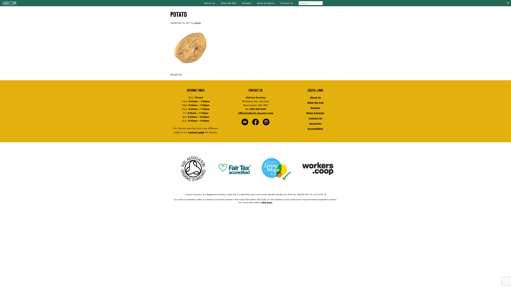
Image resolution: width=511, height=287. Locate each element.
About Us (315, 97)
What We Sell (315, 102)
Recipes (315, 107)
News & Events (315, 113)
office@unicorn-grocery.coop (255, 113)
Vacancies (315, 123)
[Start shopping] (508, 3)
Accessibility (315, 128)
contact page (196, 132)
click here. (267, 202)
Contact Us (315, 118)
